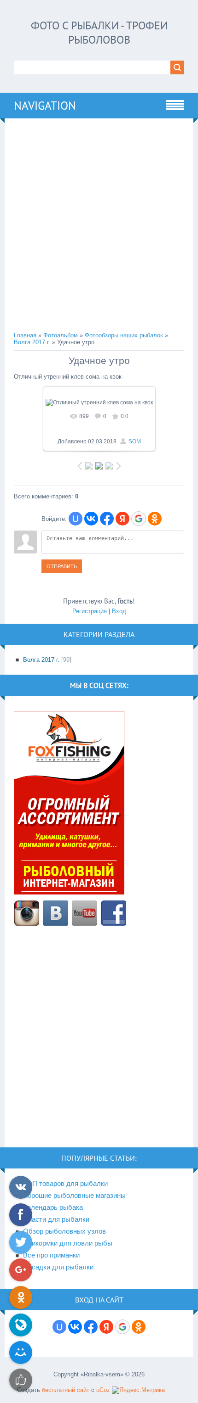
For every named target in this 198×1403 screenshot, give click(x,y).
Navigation (45, 105)
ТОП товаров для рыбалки (65, 1183)
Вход (119, 611)
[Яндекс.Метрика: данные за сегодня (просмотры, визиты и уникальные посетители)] (138, 1390)
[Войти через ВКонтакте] (91, 518)
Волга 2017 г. (32, 342)
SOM (134, 441)
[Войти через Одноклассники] (155, 518)
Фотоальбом (60, 335)
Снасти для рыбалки (56, 1219)
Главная (25, 335)
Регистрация (89, 611)
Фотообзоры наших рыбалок (124, 335)
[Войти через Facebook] (107, 518)
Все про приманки (51, 1255)
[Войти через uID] (75, 518)
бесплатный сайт (65, 1389)
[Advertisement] (99, 226)
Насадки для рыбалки (58, 1267)
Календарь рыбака (53, 1207)
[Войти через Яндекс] (122, 518)
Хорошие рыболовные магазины (74, 1195)
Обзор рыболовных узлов (64, 1231)
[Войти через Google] (138, 518)
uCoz (103, 1389)
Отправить (62, 566)
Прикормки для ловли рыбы (67, 1243)
